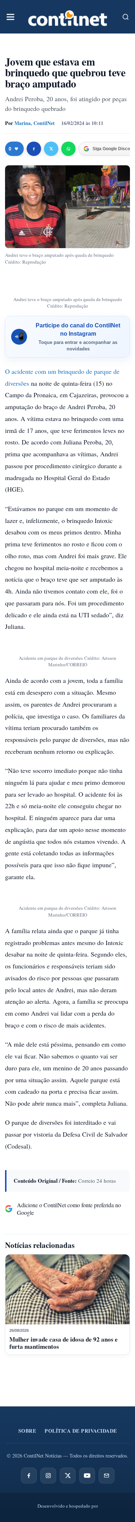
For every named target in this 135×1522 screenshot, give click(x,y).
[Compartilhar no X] (51, 149)
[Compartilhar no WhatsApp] (68, 149)
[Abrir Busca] (126, 17)
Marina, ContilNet (34, 123)
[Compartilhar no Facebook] (34, 149)
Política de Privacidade (81, 1430)
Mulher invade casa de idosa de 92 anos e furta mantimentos (63, 1343)
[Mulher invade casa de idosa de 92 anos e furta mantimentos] (67, 1289)
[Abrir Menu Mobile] (10, 17)
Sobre (27, 1430)
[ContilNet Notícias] (67, 16)
